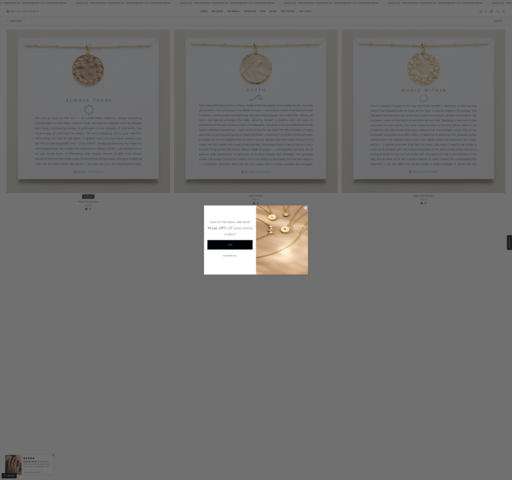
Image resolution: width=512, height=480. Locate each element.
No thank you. (230, 255)
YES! (230, 244)
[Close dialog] (305, 208)
